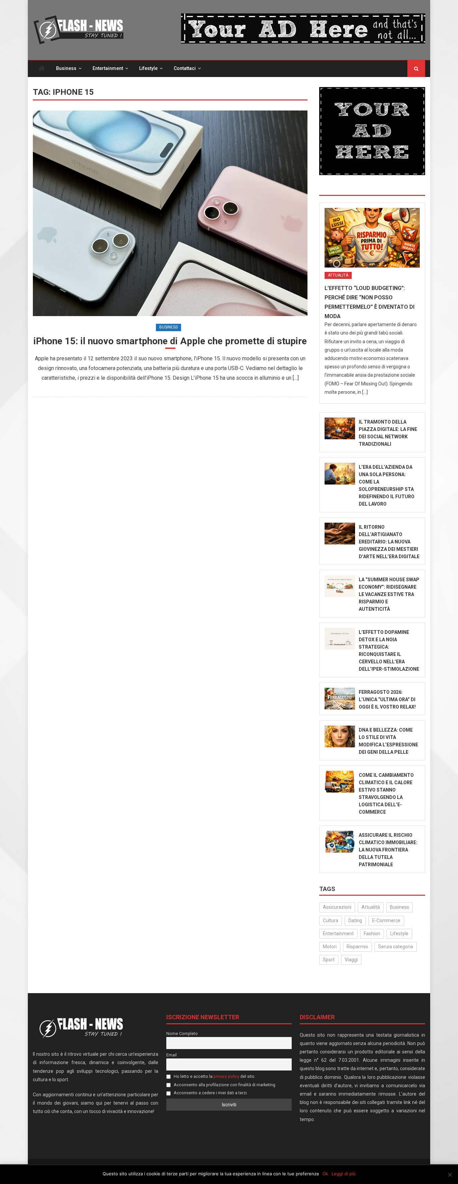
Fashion (372, 933)
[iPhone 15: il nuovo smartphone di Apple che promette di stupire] (170, 213)
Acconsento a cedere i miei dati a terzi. (210, 1092)
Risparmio (357, 946)
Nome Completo (182, 1033)
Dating (355, 920)
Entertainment (108, 68)
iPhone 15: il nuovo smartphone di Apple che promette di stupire (170, 341)
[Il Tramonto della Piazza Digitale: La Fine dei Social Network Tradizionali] (340, 428)
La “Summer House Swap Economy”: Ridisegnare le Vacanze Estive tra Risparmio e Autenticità (389, 594)
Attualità (338, 275)
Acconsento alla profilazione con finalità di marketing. (224, 1084)
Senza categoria (395, 946)
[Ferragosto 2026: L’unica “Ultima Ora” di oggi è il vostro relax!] (340, 699)
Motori (330, 946)
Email (171, 1054)
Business (66, 68)
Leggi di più (344, 1173)
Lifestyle (148, 68)
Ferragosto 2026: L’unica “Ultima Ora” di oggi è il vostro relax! (387, 699)
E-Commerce (386, 920)
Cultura (330, 920)
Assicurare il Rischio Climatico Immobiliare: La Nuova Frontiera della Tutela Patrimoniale (388, 849)
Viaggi (351, 959)
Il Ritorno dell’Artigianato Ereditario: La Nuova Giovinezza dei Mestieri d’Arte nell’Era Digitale (389, 541)
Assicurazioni (337, 907)
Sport (329, 959)
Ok (325, 1173)
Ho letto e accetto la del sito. (214, 1076)
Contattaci (185, 68)
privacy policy (226, 1076)
